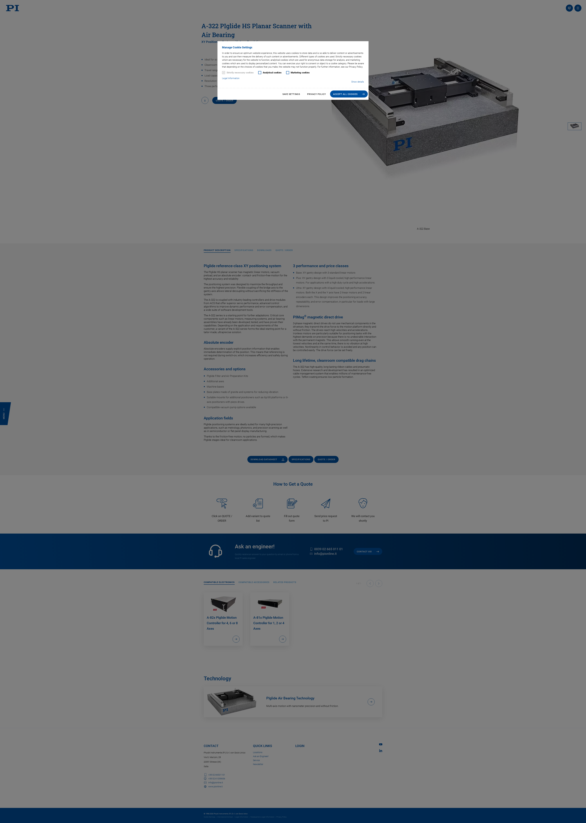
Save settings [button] (291, 94)
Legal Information (230, 78)
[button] (349, 93)
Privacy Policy (316, 94)
